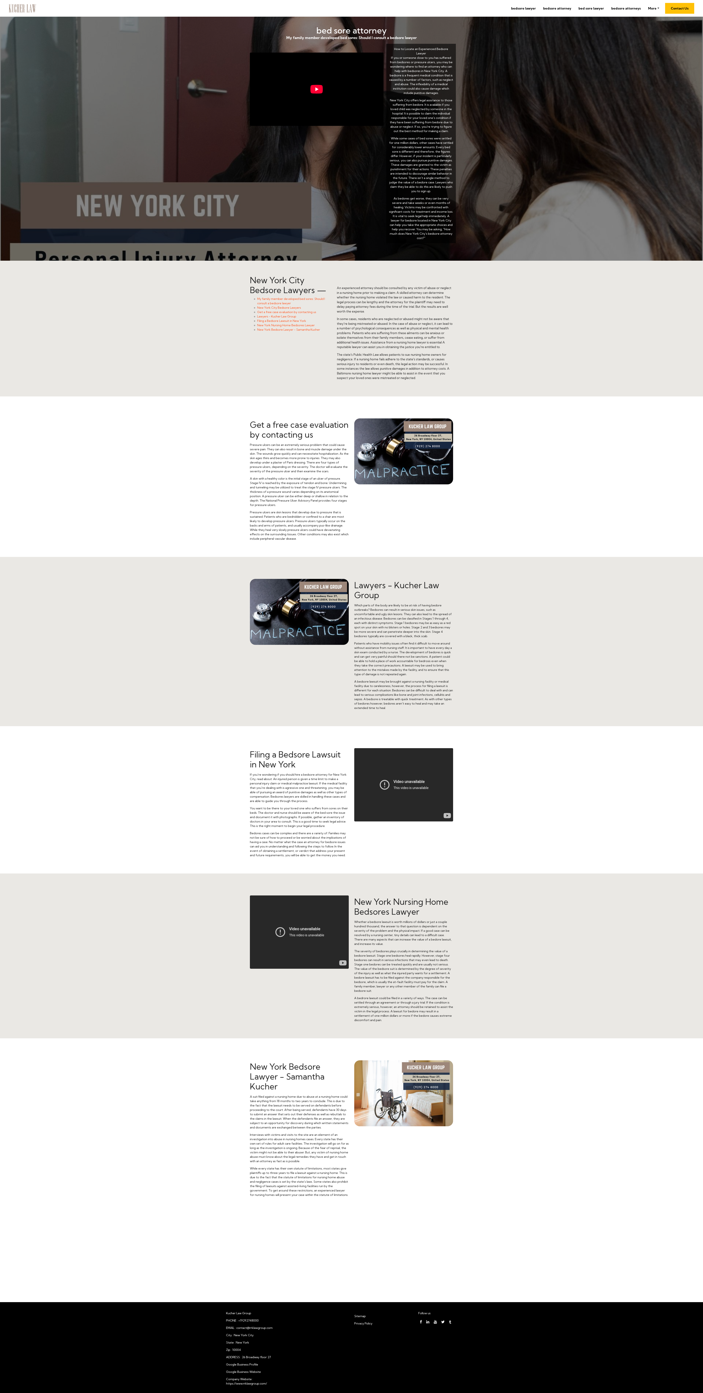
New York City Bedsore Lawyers (279, 307)
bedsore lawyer (523, 8)
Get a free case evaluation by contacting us (286, 312)
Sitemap (360, 1316)
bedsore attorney (557, 8)
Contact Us (680, 8)
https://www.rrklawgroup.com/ (246, 1383)
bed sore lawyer (591, 8)
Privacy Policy (363, 1323)
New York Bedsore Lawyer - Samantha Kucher (288, 329)
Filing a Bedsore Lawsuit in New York (281, 321)
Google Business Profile (242, 1364)
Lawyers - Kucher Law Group (276, 316)
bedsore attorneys (626, 8)
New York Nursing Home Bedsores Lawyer (286, 325)
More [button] (652, 8)
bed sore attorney (351, 30)
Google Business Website (243, 1372)
